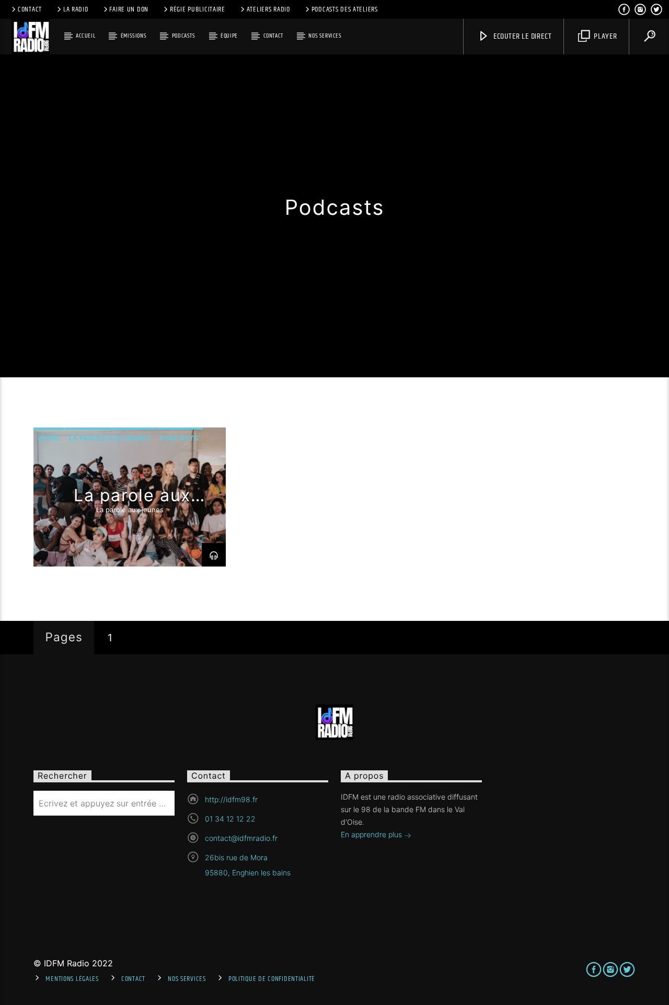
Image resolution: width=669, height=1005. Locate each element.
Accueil (85, 36)
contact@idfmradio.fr (241, 838)
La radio (75, 9)
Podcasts (183, 36)
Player (604, 36)
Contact (30, 9)
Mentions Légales (72, 979)
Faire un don (128, 9)
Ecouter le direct (521, 36)
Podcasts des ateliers (345, 9)
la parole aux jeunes (110, 438)
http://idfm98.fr (231, 799)
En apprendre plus (372, 834)
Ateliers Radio (268, 9)
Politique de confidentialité (271, 979)
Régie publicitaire (197, 9)
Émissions (133, 36)
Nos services (324, 36)
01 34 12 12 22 (230, 818)
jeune (49, 438)
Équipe (229, 36)
